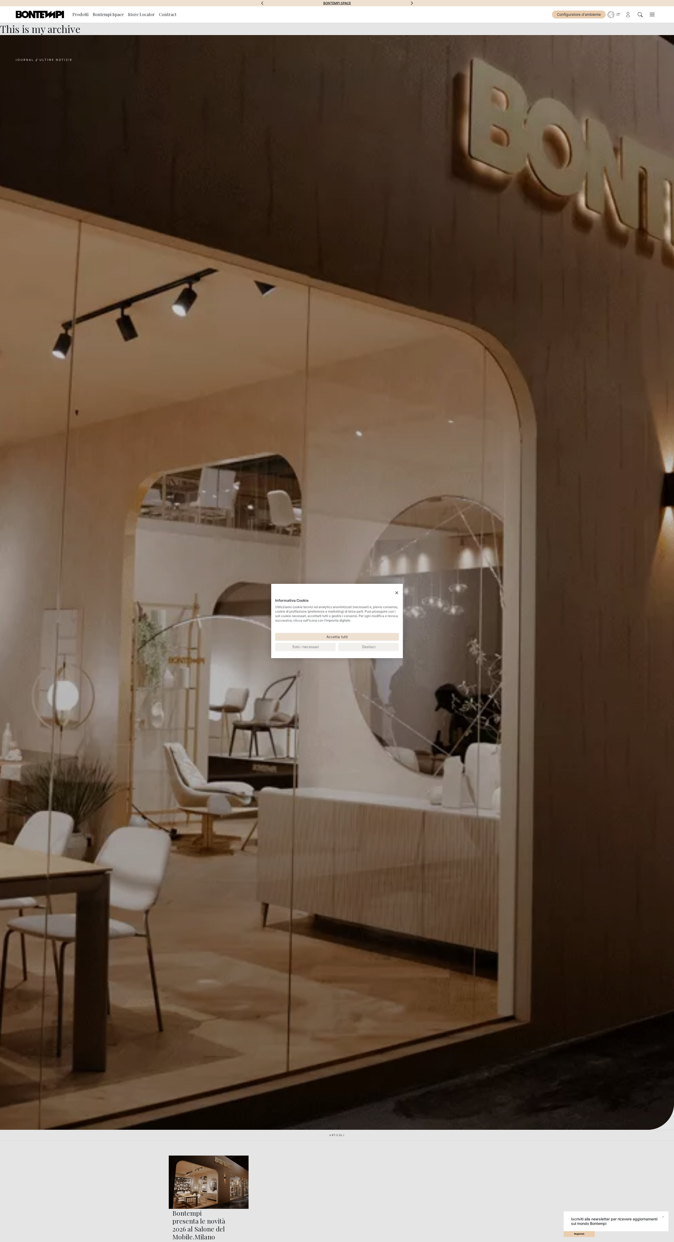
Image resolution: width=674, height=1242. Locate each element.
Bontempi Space (108, 14)
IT (618, 14)
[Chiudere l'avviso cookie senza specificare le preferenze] (397, 593)
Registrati (579, 1234)
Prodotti (80, 14)
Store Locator (141, 14)
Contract (167, 14)
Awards (337, 3)
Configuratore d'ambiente (579, 14)
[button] (262, 3)
